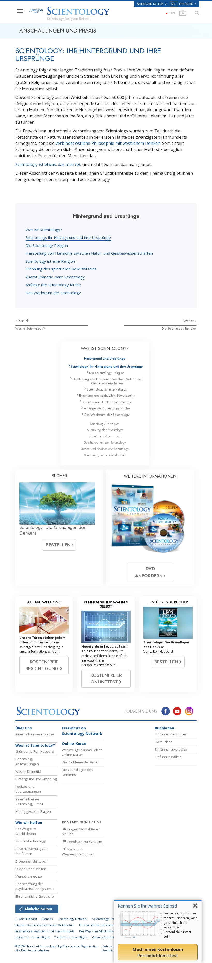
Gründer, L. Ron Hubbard (34, 751)
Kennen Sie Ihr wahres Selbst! (147, 906)
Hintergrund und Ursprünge (104, 358)
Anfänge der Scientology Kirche (53, 284)
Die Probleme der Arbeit (80, 762)
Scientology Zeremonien (105, 436)
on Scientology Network (82, 731)
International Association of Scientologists (44, 931)
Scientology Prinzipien (105, 423)
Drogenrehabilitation (31, 861)
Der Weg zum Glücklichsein (25, 831)
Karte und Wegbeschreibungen (78, 851)
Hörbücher (163, 741)
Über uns (23, 728)
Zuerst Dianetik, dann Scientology (55, 277)
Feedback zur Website (84, 841)
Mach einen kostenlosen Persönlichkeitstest (158, 952)
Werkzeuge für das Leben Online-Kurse (82, 752)
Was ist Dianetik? (28, 771)
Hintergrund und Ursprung (36, 779)
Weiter (189, 320)
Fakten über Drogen (30, 868)
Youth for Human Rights (71, 937)
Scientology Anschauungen (27, 761)
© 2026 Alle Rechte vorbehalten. (57, 948)
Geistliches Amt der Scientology (105, 442)
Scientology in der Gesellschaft (105, 455)
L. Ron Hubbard (26, 919)
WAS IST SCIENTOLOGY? (105, 349)
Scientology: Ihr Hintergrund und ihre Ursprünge (68, 237)
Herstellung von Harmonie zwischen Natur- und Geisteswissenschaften (89, 253)
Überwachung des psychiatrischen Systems (34, 886)
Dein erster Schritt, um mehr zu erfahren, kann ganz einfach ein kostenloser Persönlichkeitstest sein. (181, 925)
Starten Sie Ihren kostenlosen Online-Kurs (44, 925)
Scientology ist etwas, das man (47, 164)
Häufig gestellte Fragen (33, 811)
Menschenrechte (28, 876)
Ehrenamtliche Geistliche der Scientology (108, 925)
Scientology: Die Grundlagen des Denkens (52, 530)
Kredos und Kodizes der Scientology (104, 448)
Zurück (23, 320)
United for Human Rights (32, 937)
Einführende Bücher (170, 734)
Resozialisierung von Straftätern (31, 851)
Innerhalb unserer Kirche (34, 734)
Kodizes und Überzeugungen (28, 789)
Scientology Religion (106, 919)
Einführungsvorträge (171, 749)
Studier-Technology (30, 841)
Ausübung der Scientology (105, 429)
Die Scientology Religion (47, 245)
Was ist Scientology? (44, 229)
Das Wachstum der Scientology (53, 292)
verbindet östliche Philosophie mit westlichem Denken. (109, 143)
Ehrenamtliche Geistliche (34, 896)
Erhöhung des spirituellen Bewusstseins (61, 269)
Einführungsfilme (168, 756)
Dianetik (47, 919)
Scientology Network (72, 919)
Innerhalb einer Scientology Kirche (29, 801)
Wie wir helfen (28, 822)
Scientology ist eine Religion (50, 261)
